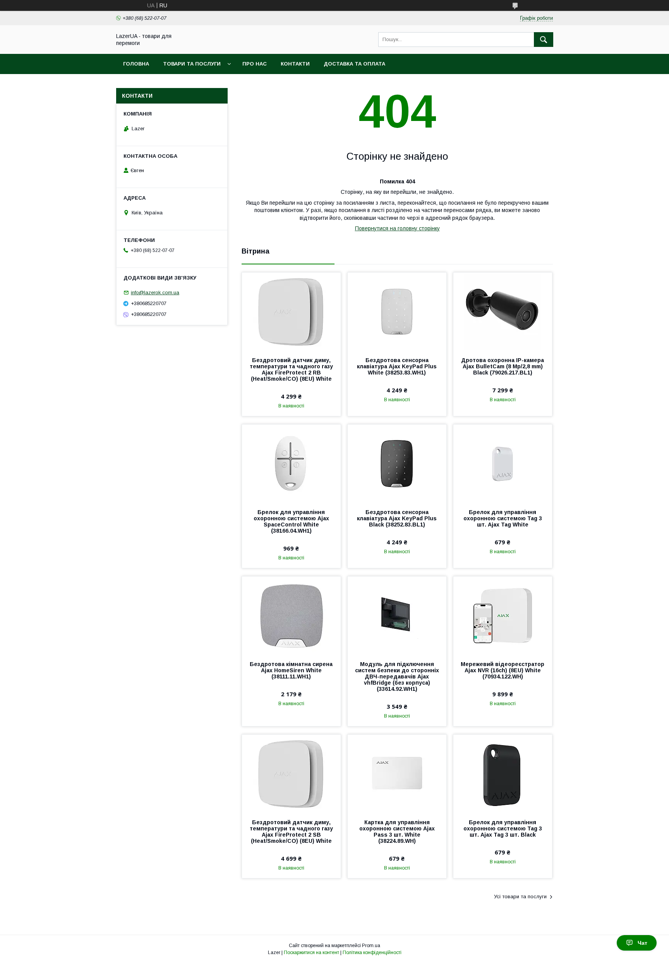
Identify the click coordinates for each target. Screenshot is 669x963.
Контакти (295, 64)
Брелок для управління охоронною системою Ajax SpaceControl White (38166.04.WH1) (291, 521)
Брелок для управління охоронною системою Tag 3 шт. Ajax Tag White (502, 518)
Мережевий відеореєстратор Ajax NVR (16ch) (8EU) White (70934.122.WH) (502, 670)
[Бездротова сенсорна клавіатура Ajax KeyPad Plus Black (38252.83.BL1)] (397, 463)
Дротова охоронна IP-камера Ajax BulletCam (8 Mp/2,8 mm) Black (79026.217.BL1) (502, 366)
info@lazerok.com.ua (155, 292)
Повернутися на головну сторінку (397, 228)
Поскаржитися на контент (311, 952)
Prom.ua (371, 945)
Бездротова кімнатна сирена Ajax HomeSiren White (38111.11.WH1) (291, 670)
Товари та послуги (192, 64)
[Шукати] (543, 39)
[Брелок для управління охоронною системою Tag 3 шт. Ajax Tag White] (502, 463)
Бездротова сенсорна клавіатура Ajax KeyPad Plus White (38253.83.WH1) (397, 366)
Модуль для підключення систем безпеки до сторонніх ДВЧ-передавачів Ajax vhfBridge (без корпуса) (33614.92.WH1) (397, 676)
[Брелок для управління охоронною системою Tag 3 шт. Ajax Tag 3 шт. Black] (502, 773)
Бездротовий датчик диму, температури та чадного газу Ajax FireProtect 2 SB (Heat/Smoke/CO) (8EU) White (291, 831)
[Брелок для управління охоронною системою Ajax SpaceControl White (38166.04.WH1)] (291, 463)
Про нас (254, 64)
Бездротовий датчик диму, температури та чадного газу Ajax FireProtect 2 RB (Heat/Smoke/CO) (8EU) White (291, 369)
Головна (136, 64)
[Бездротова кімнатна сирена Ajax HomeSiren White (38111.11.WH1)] (291, 615)
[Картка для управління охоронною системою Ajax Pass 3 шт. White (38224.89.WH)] (397, 773)
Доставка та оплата (354, 64)
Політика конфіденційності (372, 952)
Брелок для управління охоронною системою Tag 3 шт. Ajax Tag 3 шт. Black (502, 828)
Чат (642, 943)
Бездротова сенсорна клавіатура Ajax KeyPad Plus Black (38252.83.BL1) (397, 518)
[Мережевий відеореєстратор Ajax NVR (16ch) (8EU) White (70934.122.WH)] (502, 615)
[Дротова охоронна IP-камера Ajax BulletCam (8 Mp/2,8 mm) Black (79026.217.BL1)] (502, 311)
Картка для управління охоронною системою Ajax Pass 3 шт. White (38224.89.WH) (397, 831)
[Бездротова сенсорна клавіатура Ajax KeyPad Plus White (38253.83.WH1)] (397, 311)
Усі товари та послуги (520, 896)
